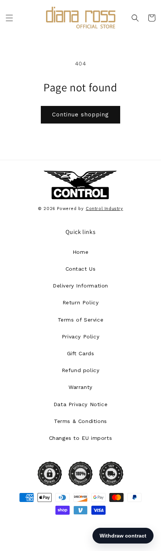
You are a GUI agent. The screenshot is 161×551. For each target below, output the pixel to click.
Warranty (80, 387)
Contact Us (81, 269)
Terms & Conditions (80, 421)
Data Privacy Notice (80, 404)
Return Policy (81, 302)
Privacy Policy (80, 337)
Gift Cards (80, 353)
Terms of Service (81, 320)
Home (80, 252)
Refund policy (81, 370)
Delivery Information (80, 286)
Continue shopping (80, 114)
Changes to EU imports (80, 438)
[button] (9, 18)
